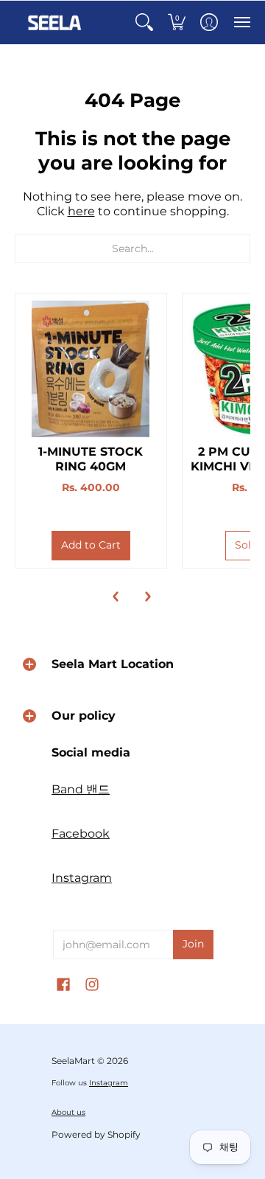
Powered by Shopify (96, 1134)
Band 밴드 (81, 789)
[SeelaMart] (55, 22)
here (81, 211)
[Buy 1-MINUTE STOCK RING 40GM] (91, 369)
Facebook (81, 834)
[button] (144, 22)
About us (68, 1112)
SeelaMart (73, 1060)
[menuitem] (144, 22)
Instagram (82, 878)
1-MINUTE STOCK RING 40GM (90, 459)
